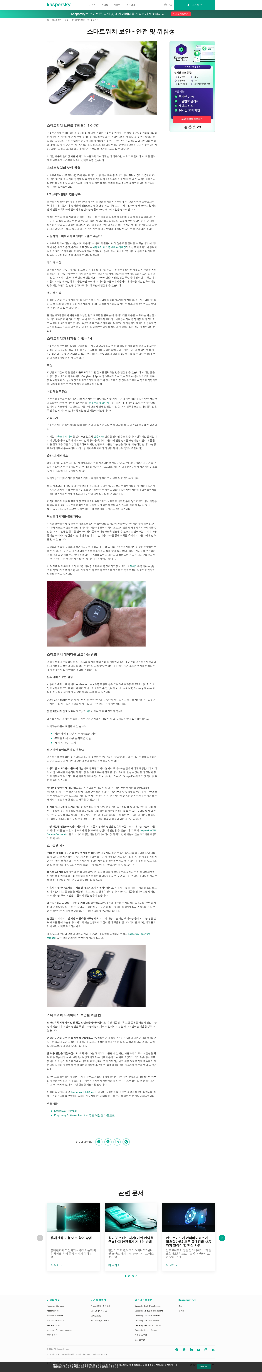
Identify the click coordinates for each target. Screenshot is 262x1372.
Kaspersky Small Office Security (148, 1306)
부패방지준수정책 (68, 1354)
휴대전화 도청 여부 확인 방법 (71, 1238)
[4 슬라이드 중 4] (136, 1276)
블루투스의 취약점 (99, 402)
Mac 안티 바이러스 (99, 1311)
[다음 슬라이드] (222, 1238)
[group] (73, 1237)
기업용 (105, 4)
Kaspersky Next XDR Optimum (147, 1320)
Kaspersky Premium (65, 1110)
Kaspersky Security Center (146, 1330)
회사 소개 (130, 4)
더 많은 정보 (170, 1365)
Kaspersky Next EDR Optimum (147, 1316)
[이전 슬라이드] (40, 1238)
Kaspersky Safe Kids (55, 1320)
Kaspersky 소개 (187, 1299)
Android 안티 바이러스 (100, 1306)
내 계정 (195, 5)
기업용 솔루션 (141, 1335)
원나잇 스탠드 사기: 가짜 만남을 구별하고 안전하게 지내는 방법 (130, 1239)
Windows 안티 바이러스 (101, 1320)
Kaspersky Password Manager (59, 1330)
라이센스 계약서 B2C (83, 1354)
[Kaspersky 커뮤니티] (213, 1350)
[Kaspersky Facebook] (177, 1350)
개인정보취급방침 (53, 1354)
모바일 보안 (96, 1316)
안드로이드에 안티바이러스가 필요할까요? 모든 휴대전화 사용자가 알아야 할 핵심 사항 (188, 1241)
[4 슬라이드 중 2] (129, 1276)
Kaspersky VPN (53, 1325)
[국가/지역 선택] (165, 4)
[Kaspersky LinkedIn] (191, 1350)
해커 (88, 711)
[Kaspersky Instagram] (206, 1350)
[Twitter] (108, 1142)
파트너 (117, 4)
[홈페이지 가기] (59, 5)
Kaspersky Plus (53, 1311)
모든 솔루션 (52, 1335)
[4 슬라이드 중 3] (133, 1276)
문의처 (181, 1311)
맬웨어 (133, 566)
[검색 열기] (170, 4)
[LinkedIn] (117, 1142)
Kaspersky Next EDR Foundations (149, 1311)
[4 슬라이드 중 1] (125, 1276)
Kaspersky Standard (55, 1306)
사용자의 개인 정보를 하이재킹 (109, 247)
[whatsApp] (126, 1142)
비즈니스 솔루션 (143, 1299)
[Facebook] (98, 1142)
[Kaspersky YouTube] (198, 1350)
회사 (180, 1306)
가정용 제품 (53, 1299)
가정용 (92, 4)
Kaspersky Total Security (84, 1092)
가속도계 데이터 (63, 436)
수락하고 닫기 (204, 1366)
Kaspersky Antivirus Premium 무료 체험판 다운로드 (84, 1115)
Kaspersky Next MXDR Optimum (148, 1325)
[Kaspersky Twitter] (184, 1350)
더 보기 (55, 1265)
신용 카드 (99, 436)
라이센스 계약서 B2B (100, 1354)
